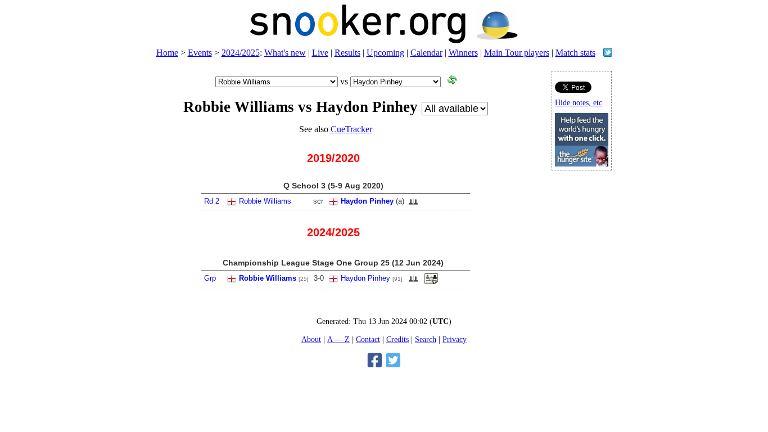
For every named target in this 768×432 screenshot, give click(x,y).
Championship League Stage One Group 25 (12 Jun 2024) (333, 262)
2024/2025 (241, 52)
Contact (368, 339)
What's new (285, 52)
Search (425, 339)
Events (200, 52)
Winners (463, 52)
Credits (397, 339)
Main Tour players (516, 52)
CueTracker (351, 129)
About (311, 339)
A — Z (338, 339)
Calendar (426, 52)
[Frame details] (431, 281)
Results (347, 52)
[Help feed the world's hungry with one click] (581, 163)
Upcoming (385, 52)
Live (320, 52)
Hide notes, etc (578, 102)
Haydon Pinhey (367, 201)
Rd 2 (211, 201)
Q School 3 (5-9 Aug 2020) (333, 185)
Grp (210, 278)
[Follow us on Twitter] (607, 53)
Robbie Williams (265, 201)
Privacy (454, 339)
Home (167, 52)
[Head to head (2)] (413, 205)
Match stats (575, 52)
